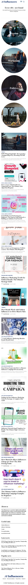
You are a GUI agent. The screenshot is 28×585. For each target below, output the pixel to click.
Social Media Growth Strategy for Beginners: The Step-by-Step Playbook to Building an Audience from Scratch (13, 217)
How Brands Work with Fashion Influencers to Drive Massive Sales (13, 310)
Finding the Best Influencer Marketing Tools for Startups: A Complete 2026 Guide (12, 399)
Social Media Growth (6, 246)
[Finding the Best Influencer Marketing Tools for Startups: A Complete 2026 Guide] (14, 385)
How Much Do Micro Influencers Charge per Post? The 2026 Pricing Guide (13, 461)
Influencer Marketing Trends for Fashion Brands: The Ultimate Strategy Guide (13, 279)
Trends (3, 307)
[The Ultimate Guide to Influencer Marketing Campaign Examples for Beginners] (14, 479)
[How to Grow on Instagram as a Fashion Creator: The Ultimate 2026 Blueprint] (14, 236)
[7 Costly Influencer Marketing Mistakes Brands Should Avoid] (14, 326)
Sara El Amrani (6, 284)
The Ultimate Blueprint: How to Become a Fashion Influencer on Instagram (12, 569)
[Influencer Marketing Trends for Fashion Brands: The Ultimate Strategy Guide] (14, 265)
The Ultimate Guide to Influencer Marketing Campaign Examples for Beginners (13, 493)
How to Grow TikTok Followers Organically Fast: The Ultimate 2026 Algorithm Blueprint (12, 186)
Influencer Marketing (7, 336)
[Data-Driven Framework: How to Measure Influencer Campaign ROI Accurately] (14, 356)
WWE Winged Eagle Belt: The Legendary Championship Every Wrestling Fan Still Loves (13, 155)
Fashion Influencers (7, 275)
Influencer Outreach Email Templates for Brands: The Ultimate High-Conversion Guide (13, 429)
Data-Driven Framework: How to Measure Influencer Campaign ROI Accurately (13, 368)
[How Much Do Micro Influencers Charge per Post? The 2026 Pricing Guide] (14, 447)
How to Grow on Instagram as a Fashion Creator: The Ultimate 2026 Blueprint (13, 248)
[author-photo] (2, 284)
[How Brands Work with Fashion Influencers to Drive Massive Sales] (14, 297)
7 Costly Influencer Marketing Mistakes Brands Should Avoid (13, 339)
